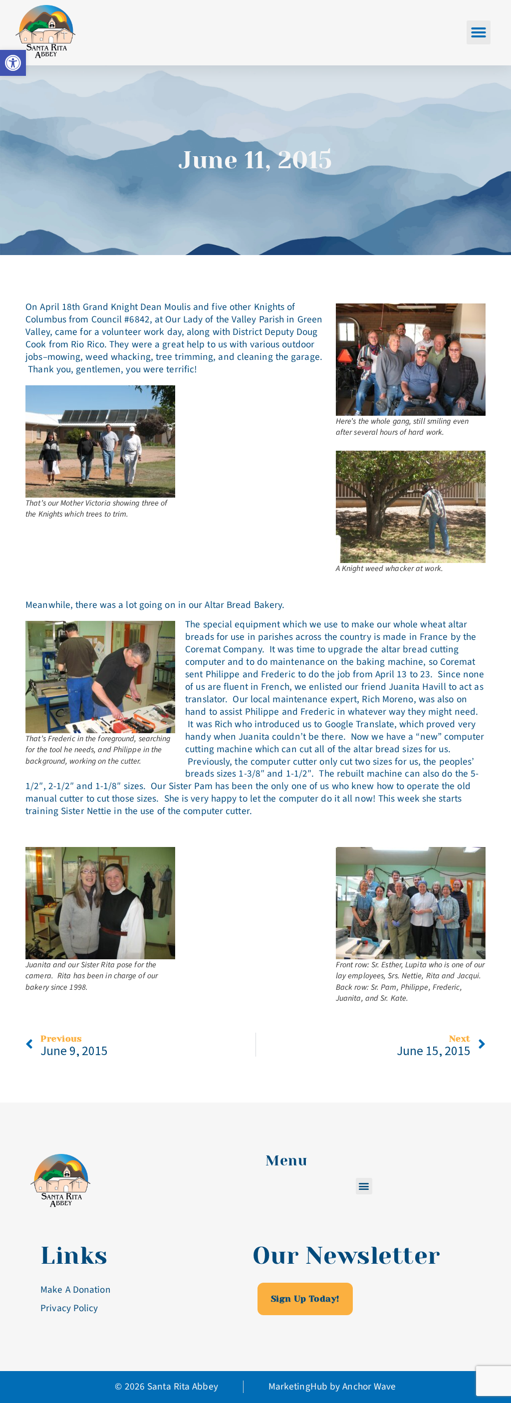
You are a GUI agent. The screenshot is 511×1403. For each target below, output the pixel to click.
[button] (479, 32)
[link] (13, 63)
